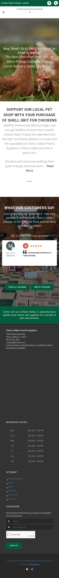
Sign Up (14, 545)
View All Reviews (17, 287)
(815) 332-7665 (13, 340)
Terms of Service (44, 561)
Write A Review (42, 287)
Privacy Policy (30, 561)
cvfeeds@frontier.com (16, 342)
